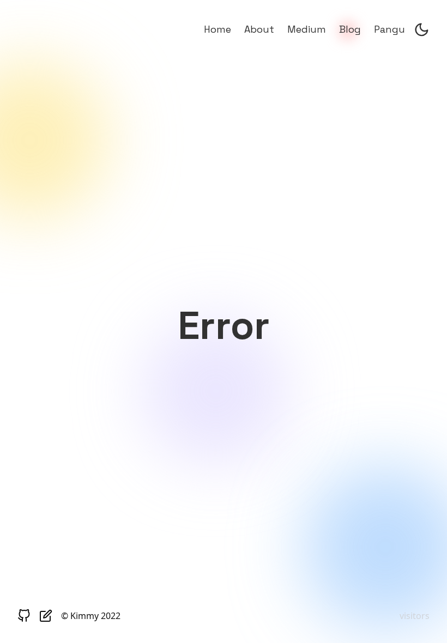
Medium (306, 29)
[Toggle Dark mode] (422, 31)
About (259, 29)
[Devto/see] (45, 617)
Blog (350, 29)
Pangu (389, 29)
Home (217, 29)
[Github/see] (24, 617)
